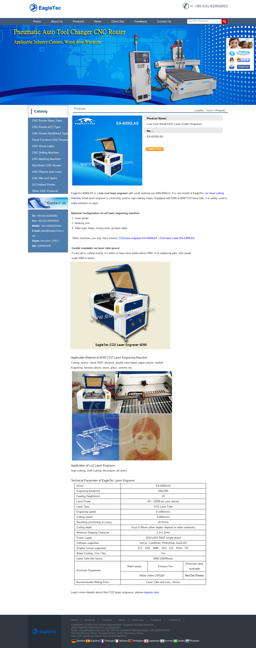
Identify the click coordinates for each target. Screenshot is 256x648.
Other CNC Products (45, 190)
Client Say (117, 21)
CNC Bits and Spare (44, 178)
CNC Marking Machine (46, 159)
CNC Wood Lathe (43, 146)
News (97, 21)
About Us (57, 21)
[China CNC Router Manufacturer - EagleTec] (45, 12)
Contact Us (164, 21)
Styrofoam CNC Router (46, 165)
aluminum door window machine (108, 636)
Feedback (140, 21)
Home (37, 21)
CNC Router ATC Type (46, 127)
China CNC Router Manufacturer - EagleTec (110, 624)
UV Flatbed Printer (43, 184)
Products (78, 21)
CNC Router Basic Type (47, 120)
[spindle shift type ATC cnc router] (128, 65)
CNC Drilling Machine (45, 152)
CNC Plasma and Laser (47, 171)
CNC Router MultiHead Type (50, 133)
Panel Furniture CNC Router (50, 139)
